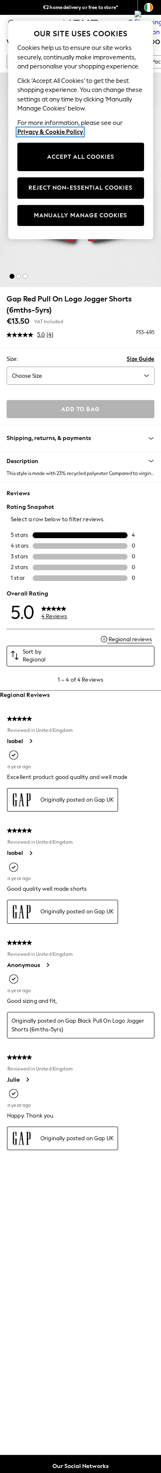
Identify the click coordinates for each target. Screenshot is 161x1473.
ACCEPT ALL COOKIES (80, 156)
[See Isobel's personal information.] (30, 741)
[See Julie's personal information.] (27, 1079)
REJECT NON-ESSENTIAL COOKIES (80, 187)
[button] (11, 276)
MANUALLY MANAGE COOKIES (80, 215)
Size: (12, 358)
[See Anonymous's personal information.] (47, 965)
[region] (80, 130)
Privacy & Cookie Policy (50, 132)
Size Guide (140, 358)
